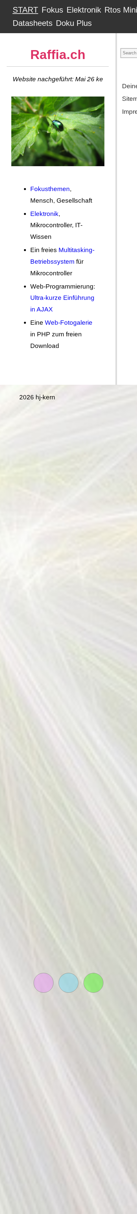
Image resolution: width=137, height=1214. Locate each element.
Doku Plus (74, 23)
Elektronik (84, 9)
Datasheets (33, 23)
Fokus (52, 9)
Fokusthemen (50, 188)
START (25, 9)
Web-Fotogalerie (68, 322)
